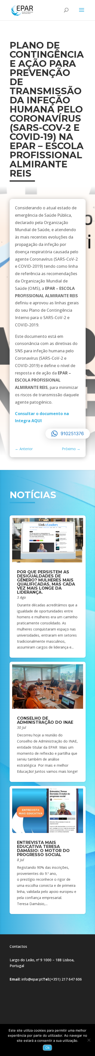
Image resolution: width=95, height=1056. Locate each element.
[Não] (88, 1040)
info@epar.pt (32, 979)
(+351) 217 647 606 (66, 979)
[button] (67, 434)
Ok (47, 1048)
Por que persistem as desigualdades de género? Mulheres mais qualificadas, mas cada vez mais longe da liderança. (46, 582)
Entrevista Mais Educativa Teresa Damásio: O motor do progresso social (43, 848)
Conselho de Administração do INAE (45, 720)
